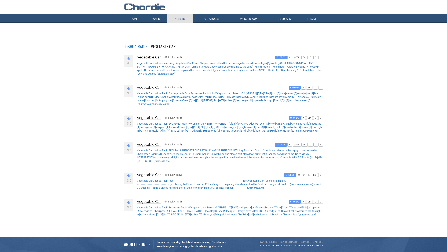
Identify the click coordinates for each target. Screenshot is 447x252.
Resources (284, 19)
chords (301, 245)
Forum (311, 19)
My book (248, 19)
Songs (156, 19)
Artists (180, 19)
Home (134, 19)
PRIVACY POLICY (315, 245)
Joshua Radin (136, 46)
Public (211, 19)
